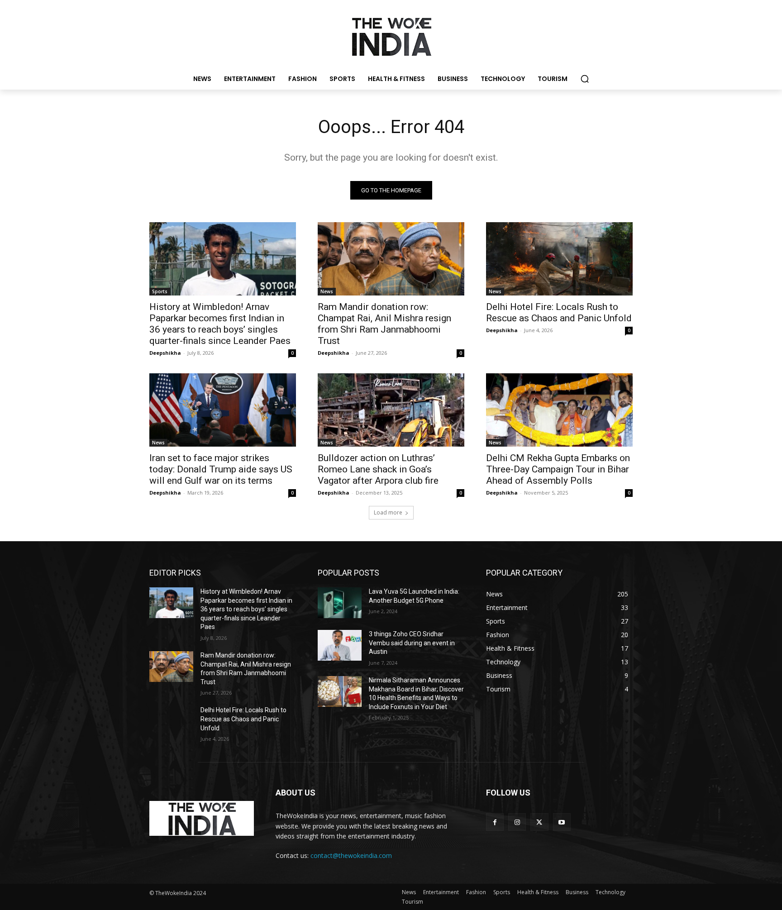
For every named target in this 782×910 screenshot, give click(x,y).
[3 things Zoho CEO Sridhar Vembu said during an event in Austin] (340, 645)
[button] (585, 79)
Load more (388, 512)
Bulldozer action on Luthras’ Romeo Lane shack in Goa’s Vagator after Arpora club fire (378, 469)
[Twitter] (539, 822)
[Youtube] (562, 822)
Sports (159, 291)
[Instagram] (517, 822)
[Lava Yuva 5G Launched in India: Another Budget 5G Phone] (340, 602)
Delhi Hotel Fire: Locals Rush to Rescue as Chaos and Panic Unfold (559, 312)
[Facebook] (495, 822)
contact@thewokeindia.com (351, 855)
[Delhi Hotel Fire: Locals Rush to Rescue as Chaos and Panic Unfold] (559, 258)
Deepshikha (165, 352)
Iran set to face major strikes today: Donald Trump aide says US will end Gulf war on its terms (220, 469)
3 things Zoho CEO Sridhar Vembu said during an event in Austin (412, 642)
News (326, 291)
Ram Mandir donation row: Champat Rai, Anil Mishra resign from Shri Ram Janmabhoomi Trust (384, 323)
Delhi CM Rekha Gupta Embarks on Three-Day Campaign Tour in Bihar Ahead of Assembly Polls (558, 469)
